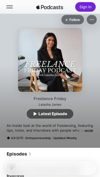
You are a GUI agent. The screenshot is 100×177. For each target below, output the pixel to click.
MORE (89, 131)
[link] (19, 154)
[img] (50, 7)
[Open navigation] (9, 7)
